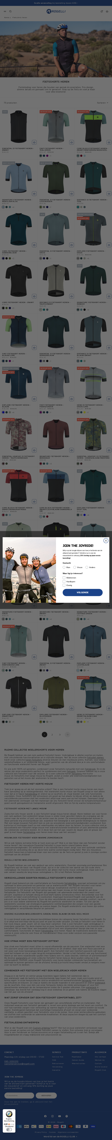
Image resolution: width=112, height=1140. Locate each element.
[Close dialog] (106, 540)
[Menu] (13, 1110)
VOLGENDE (83, 592)
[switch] (9, 1129)
